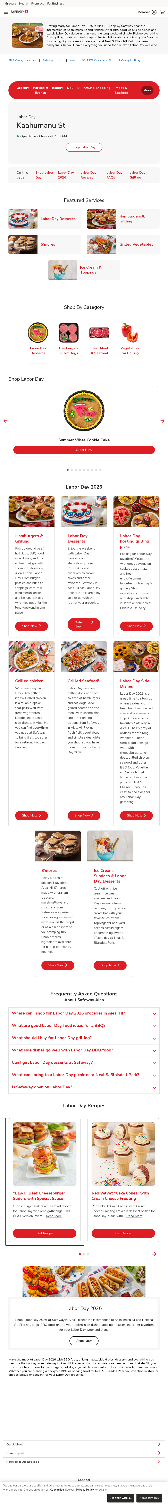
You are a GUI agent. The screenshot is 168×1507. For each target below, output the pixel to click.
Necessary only (149, 1498)
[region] (84, 1494)
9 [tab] (100, 470)
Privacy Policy (85, 1490)
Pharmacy (37, 4)
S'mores (49, 244)
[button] (147, 12)
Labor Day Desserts (60, 218)
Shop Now (35, 626)
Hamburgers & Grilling (139, 219)
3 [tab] (76, 470)
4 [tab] (80, 470)
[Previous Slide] (6, 421)
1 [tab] (68, 470)
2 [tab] (72, 470)
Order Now (100, 449)
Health (23, 4)
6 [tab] (88, 470)
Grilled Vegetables (138, 244)
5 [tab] (84, 470)
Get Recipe (56, 1233)
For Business (55, 4)
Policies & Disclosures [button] (22, 1462)
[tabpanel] (84, 422)
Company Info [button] (16, 1453)
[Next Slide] (163, 421)
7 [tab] (92, 470)
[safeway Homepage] (19, 12)
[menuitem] (23, 90)
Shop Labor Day (84, 147)
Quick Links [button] (14, 1444)
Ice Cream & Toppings (100, 270)
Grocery (10, 4)
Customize (57, 1490)
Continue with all (121, 1498)
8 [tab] (96, 470)
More (147, 90)
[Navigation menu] (6, 12)
